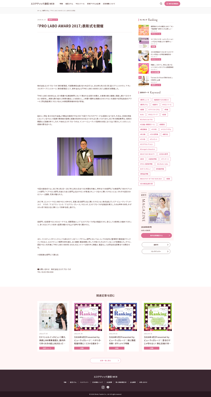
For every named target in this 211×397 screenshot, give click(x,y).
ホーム (39, 10)
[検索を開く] (161, 3)
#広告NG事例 (163, 154)
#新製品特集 (144, 174)
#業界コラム (144, 105)
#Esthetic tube (162, 164)
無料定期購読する (156, 235)
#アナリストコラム (154, 110)
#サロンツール (156, 34)
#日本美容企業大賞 (146, 184)
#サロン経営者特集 (146, 164)
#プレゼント (153, 139)
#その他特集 (155, 72)
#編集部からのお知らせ (161, 100)
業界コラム (46, 10)
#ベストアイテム (166, 129)
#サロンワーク (153, 114)
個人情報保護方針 (121, 382)
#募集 (168, 179)
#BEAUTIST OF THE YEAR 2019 (151, 179)
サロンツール (80, 4)
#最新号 (155, 105)
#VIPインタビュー (145, 169)
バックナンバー (156, 251)
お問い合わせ (143, 382)
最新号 (156, 245)
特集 (61, 4)
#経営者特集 (152, 159)
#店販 (153, 46)
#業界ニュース (53, 20)
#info (142, 114)
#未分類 (142, 134)
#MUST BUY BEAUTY (147, 154)
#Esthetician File (146, 119)
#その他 (154, 129)
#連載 (142, 110)
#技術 (142, 159)
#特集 (166, 110)
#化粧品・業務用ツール (147, 124)
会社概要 (109, 382)
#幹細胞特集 (160, 169)
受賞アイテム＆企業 (93, 4)
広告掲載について (109, 4)
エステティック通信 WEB (42, 3)
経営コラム (69, 4)
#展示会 (165, 134)
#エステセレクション (146, 144)
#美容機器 (143, 129)
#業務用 (162, 124)
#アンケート (165, 159)
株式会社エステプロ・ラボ (61, 269)
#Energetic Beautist (147, 149)
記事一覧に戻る (105, 360)
